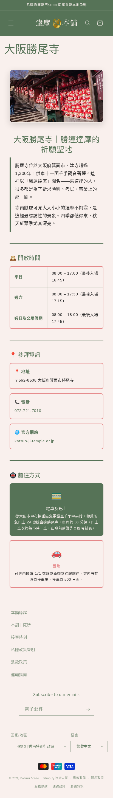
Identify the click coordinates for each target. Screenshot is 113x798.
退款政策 (19, 661)
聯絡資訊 (76, 786)
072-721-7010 (28, 410)
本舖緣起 (19, 612)
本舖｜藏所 (21, 624)
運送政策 (59, 786)
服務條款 (41, 786)
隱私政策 (97, 778)
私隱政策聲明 (23, 649)
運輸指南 (19, 674)
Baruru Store (29, 778)
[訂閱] (88, 709)
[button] (11, 23)
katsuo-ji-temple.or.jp (34, 441)
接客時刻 (19, 637)
